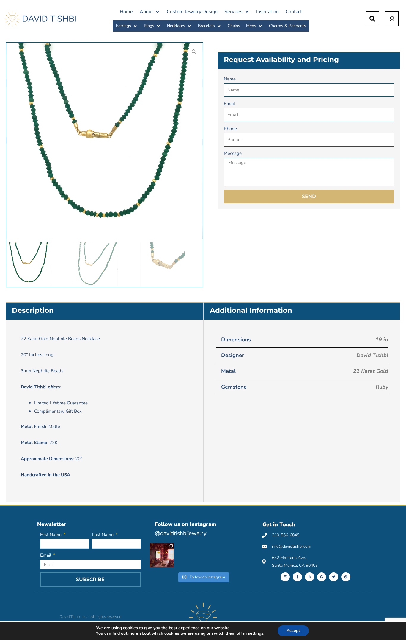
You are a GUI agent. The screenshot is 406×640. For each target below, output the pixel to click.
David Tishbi (372, 355)
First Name (51, 535)
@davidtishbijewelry (181, 533)
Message (233, 153)
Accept (293, 630)
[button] (150, 11)
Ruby (382, 386)
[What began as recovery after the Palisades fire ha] (162, 555)
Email (229, 104)
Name (230, 79)
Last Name (103, 535)
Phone (230, 129)
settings (255, 633)
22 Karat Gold (370, 371)
